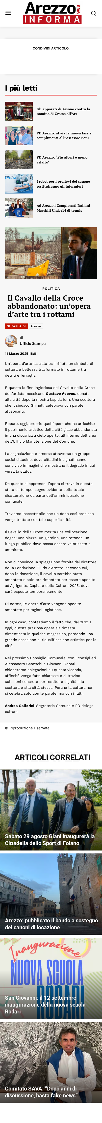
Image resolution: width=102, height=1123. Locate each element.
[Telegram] (68, 60)
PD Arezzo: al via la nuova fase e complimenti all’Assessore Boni (64, 135)
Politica (51, 288)
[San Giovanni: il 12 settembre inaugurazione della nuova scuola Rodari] (51, 978)
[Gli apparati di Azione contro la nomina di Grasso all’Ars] (19, 111)
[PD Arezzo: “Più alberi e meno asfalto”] (19, 159)
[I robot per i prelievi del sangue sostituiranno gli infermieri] (19, 183)
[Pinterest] (45, 60)
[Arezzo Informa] (52, 12)
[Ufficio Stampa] (12, 341)
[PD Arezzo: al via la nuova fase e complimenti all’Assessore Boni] (19, 135)
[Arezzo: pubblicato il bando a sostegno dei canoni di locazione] (51, 894)
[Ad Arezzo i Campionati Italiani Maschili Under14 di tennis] (19, 208)
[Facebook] (22, 60)
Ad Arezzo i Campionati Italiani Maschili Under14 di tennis (63, 208)
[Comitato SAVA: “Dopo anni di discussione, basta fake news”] (51, 1062)
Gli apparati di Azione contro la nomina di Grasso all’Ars (63, 111)
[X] (34, 60)
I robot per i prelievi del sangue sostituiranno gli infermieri (63, 184)
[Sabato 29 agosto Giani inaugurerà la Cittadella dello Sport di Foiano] (51, 810)
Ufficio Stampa (33, 343)
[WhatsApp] (56, 60)
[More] (79, 60)
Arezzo (36, 326)
